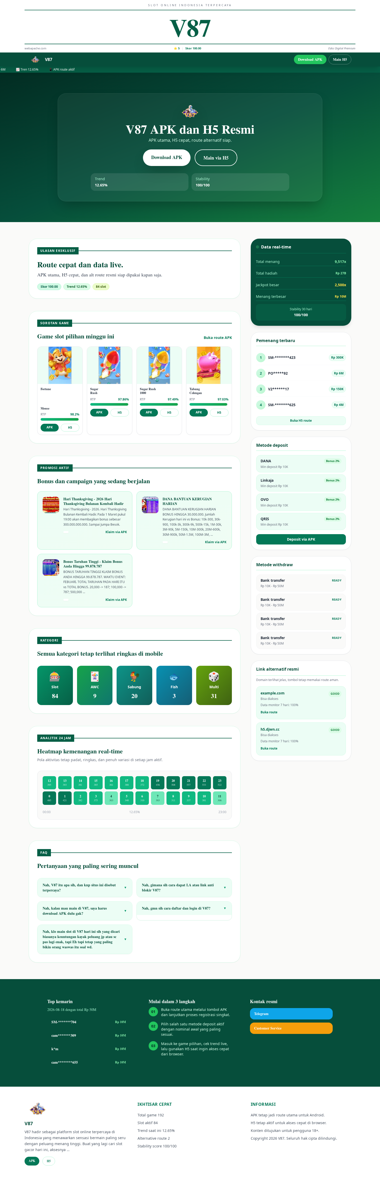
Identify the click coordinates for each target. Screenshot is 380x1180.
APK (50, 427)
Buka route (269, 712)
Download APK (310, 59)
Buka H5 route (301, 420)
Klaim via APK (116, 532)
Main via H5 (216, 157)
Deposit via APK (301, 539)
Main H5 (340, 59)
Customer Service (268, 1028)
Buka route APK (218, 337)
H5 (70, 427)
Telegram (261, 1013)
